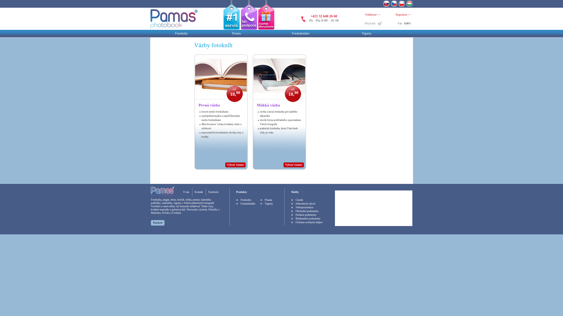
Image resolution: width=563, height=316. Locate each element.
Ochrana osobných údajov (309, 222)
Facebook (213, 192)
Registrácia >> (403, 14)
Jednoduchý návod (305, 203)
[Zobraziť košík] (387, 24)
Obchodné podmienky (307, 211)
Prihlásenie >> (372, 14)
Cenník (299, 199)
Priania (236, 33)
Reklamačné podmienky (308, 218)
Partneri (157, 222)
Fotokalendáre (300, 33)
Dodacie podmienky (306, 214)
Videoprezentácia (304, 207)
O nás (186, 192)
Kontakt (199, 192)
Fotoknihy (181, 33)
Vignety (366, 33)
